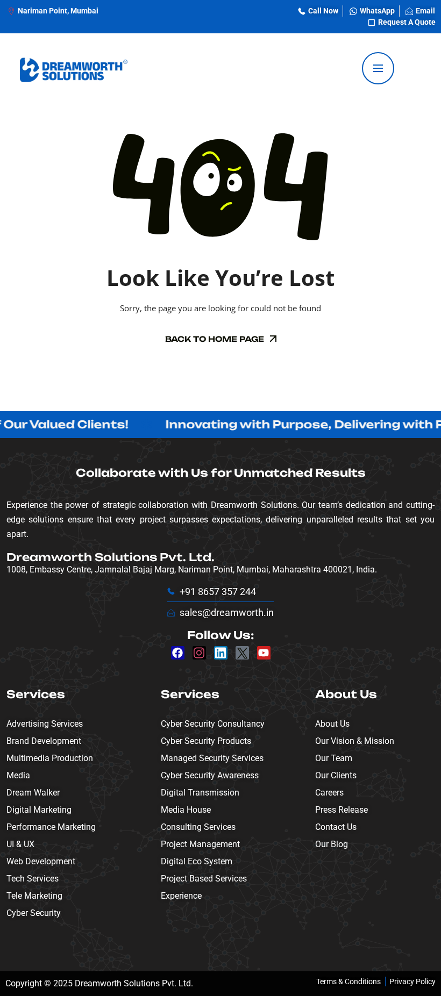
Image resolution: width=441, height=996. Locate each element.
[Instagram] (199, 653)
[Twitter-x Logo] (242, 653)
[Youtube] (264, 653)
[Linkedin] (220, 653)
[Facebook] (177, 653)
